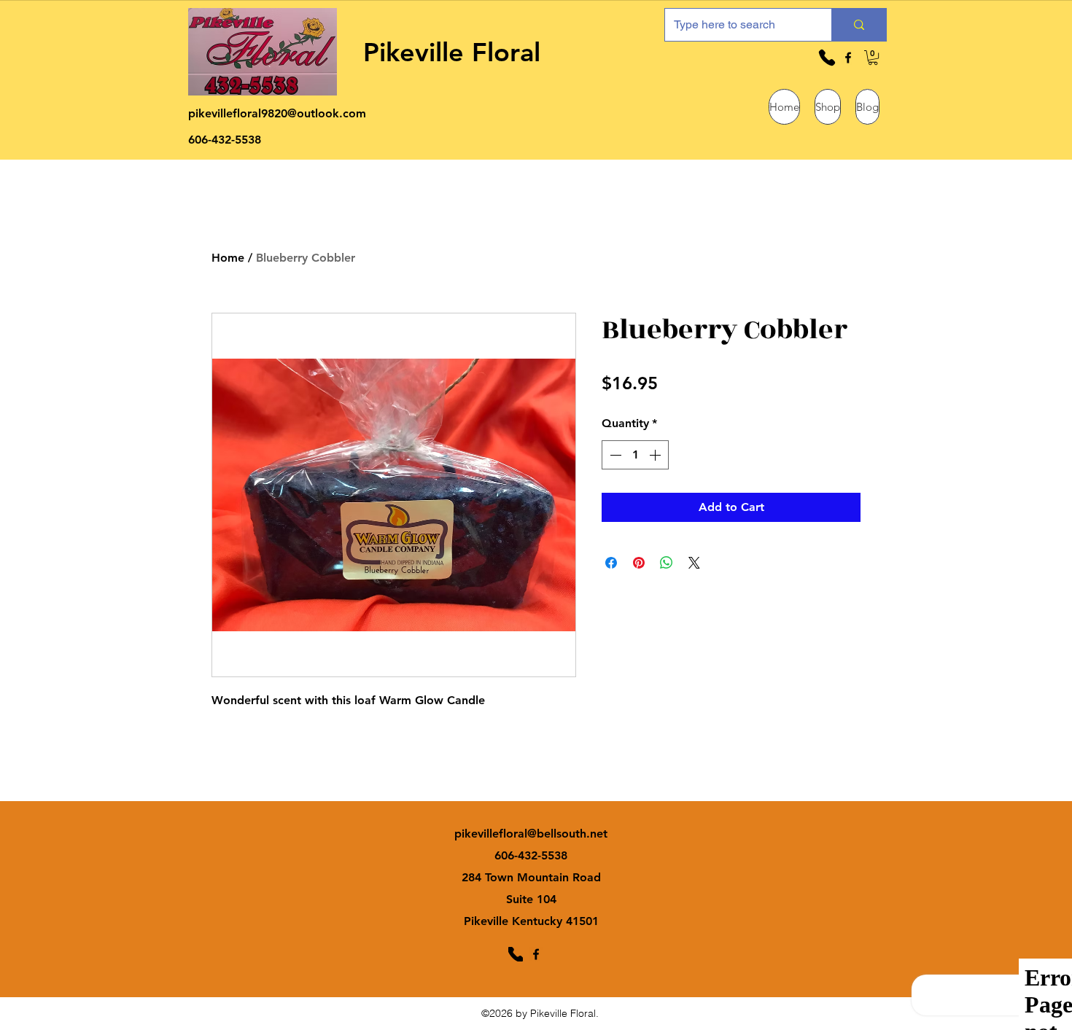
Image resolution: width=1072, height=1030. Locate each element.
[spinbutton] (635, 455)
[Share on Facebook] (611, 562)
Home (227, 258)
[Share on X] (694, 562)
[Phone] (826, 57)
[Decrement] (614, 455)
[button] (873, 57)
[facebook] (848, 57)
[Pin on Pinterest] (639, 562)
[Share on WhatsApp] (666, 562)
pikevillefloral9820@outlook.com (277, 113)
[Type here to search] (858, 25)
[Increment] (656, 455)
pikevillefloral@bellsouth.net (530, 833)
